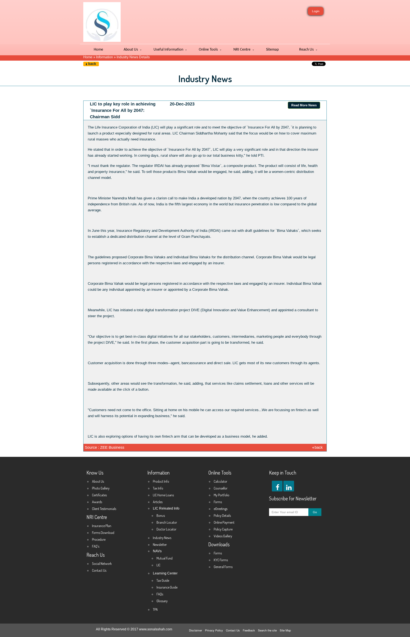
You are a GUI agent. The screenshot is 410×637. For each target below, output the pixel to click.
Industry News (162, 538)
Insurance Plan (101, 526)
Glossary (162, 601)
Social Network (102, 563)
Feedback (249, 630)
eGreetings (220, 509)
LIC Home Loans (163, 495)
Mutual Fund (165, 558)
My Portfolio (221, 495)
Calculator (220, 481)
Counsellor (220, 488)
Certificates (99, 495)
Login (315, 11)
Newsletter (160, 544)
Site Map (285, 630)
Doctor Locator (166, 529)
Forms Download (103, 532)
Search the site (267, 630)
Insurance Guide (167, 587)
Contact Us (99, 570)
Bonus (161, 515)
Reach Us (306, 50)
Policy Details (222, 515)
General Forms (223, 567)
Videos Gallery (223, 536)
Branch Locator (167, 522)
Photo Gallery (101, 488)
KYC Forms (221, 560)
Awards (97, 502)
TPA (155, 609)
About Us (131, 50)
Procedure (98, 539)
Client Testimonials (104, 509)
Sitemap (272, 50)
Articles (158, 502)
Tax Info (158, 488)
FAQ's (95, 546)
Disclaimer (195, 630)
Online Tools (208, 50)
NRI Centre (241, 50)
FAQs (160, 594)
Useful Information (168, 50)
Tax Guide (163, 580)
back (92, 64)
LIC (158, 565)
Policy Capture (223, 529)
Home (98, 50)
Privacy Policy (214, 630)
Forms (218, 502)
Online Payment (224, 522)
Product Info (161, 481)
